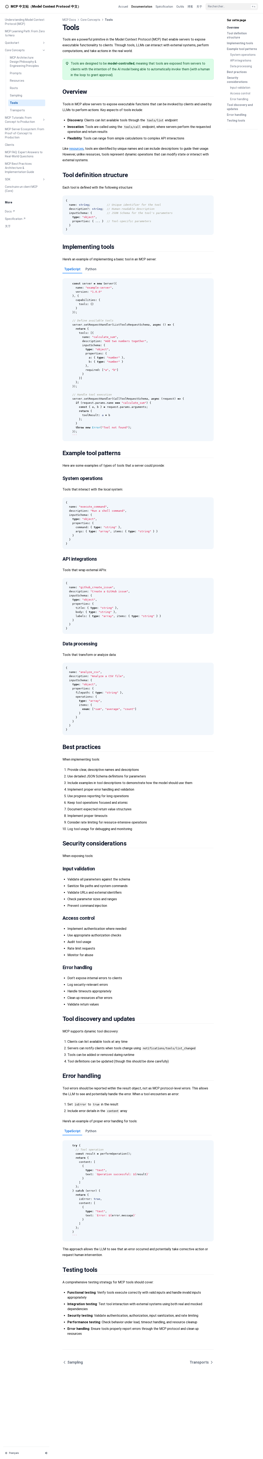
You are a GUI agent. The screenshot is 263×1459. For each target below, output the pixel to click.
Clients (9, 144)
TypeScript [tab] (72, 269)
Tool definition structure (237, 35)
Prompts (16, 73)
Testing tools (236, 120)
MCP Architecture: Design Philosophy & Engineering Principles (24, 61)
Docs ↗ (10, 211)
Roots (14, 88)
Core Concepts (15, 50)
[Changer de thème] (46, 1453)
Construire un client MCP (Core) (21, 189)
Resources (17, 80)
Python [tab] (90, 269)
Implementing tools (240, 43)
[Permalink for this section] (91, 91)
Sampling (16, 95)
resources (76, 149)
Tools (14, 102)
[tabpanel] (138, 357)
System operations (243, 54)
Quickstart (12, 42)
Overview (233, 27)
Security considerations (237, 80)
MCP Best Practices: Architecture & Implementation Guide (19, 168)
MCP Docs (69, 19)
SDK (7, 179)
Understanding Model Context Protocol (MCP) (24, 22)
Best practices (237, 72)
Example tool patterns (242, 49)
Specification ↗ (15, 218)
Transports (17, 110)
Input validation (240, 87)
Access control (240, 93)
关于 (8, 226)
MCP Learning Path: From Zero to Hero (25, 33)
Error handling (239, 99)
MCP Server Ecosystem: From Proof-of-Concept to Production (24, 133)
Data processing (241, 66)
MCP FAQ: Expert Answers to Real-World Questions (24, 154)
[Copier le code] (208, 201)
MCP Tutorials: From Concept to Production (20, 119)
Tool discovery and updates (240, 107)
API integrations (240, 60)
